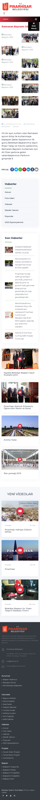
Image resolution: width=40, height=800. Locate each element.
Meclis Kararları (9, 701)
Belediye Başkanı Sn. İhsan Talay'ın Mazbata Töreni (18, 609)
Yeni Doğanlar (8, 716)
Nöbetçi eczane (9, 713)
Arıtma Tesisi (10, 440)
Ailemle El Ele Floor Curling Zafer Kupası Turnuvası (24, 336)
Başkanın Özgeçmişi (11, 767)
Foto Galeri (10, 198)
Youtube (8, 525)
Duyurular (9, 216)
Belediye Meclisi (9, 683)
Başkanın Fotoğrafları (11, 773)
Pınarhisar (10, 569)
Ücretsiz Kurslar (9, 710)
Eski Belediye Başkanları (12, 686)
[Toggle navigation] (4, 13)
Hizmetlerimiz (8, 758)
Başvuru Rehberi (9, 698)
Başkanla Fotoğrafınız (11, 776)
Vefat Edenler (8, 719)
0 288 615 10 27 (12, 661)
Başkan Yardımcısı (10, 679)
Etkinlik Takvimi (11, 210)
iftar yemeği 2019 (12, 473)
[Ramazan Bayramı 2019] (10, 36)
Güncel (8, 192)
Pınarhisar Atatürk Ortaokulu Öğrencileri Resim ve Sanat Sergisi (18, 408)
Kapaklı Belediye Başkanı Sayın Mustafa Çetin (19, 374)
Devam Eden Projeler (11, 752)
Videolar (8, 204)
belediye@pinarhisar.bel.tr (16, 666)
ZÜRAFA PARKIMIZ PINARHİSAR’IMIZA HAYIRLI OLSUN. (23, 250)
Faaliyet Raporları (9, 707)
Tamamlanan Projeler (11, 755)
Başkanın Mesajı (9, 770)
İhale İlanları (7, 704)
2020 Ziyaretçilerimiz (14, 222)
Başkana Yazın (8, 779)
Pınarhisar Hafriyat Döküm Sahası (18, 531)
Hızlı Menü (33, 27)
